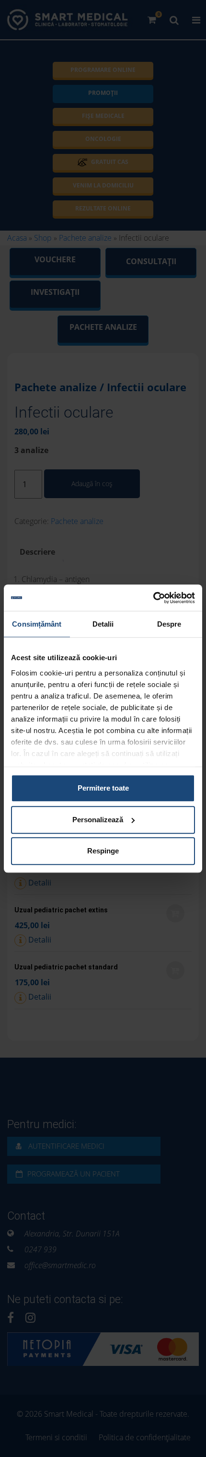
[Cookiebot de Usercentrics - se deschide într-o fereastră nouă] (153, 598)
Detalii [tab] (103, 624)
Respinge (103, 851)
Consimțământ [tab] (36, 624)
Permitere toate (103, 788)
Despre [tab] (169, 624)
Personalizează (97, 820)
